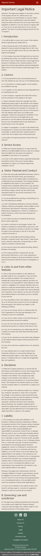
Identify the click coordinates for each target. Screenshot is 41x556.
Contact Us (20, 523)
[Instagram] (16, 515)
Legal (20, 530)
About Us (20, 519)
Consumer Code (20, 536)
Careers (20, 533)
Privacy (20, 526)
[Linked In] (20, 515)
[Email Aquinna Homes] (25, 515)
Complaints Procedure (20, 540)
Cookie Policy (34, 554)
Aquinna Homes (8, 2)
